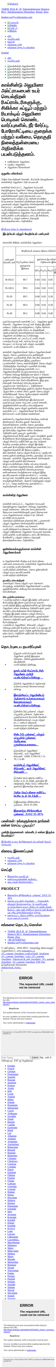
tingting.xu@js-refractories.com (16, 17)
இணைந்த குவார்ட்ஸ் (17, 876)
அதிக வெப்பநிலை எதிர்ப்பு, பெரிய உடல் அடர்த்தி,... (30, 794)
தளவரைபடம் (28, 950)
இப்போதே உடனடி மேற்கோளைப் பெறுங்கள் (22, 841)
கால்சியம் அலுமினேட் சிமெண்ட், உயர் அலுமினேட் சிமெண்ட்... (30, 768)
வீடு (9, 36)
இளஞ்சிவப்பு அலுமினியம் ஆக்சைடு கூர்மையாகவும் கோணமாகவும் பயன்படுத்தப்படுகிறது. (29, 700)
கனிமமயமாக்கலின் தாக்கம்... (22, 879)
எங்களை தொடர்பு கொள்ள (21, 47)
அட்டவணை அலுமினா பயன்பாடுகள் (19, 953)
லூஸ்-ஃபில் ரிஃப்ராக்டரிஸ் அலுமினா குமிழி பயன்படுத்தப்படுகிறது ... (29, 674)
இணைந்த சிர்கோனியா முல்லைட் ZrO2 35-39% (28, 812)
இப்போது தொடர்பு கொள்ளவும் (16, 229)
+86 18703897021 (16, 939)
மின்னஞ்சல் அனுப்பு (11, 967)
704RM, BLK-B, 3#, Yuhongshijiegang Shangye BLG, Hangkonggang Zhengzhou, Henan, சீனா (25, 10)
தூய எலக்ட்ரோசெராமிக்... (20, 882)
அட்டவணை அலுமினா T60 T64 (28, 962)
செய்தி (11, 41)
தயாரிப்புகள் (13, 39)
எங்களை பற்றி (14, 44)
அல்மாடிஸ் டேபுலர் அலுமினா (26, 959)
